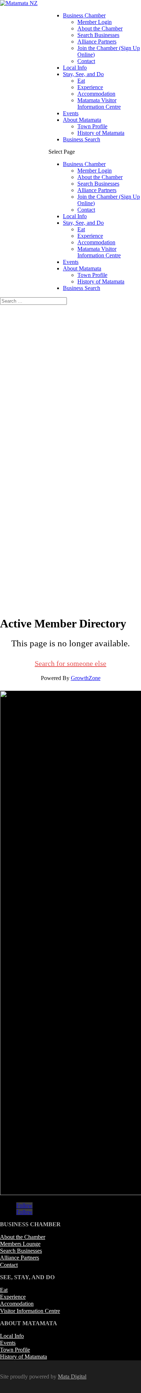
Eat (81, 81)
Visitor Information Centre (30, 1311)
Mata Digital (72, 1376)
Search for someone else (70, 663)
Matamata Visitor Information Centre (99, 103)
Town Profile (92, 126)
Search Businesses (98, 35)
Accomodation (17, 1304)
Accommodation (96, 94)
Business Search (81, 139)
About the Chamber (100, 28)
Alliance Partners (96, 41)
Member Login (94, 22)
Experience (90, 87)
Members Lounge (20, 1244)
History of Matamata (100, 133)
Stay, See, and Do (83, 74)
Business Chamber (84, 15)
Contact (86, 61)
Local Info (75, 68)
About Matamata (82, 120)
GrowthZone (86, 678)
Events (70, 113)
